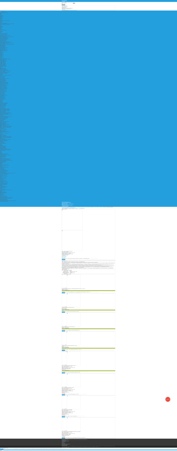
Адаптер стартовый (3, 66)
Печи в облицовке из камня (4, 37)
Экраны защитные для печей (4, 42)
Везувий (1, 18)
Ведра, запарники (3, 146)
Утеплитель (2, 106)
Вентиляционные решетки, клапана (5, 116)
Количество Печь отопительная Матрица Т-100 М (70, 394)
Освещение (2, 120)
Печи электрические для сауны (5, 20)
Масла (1, 164)
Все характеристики (65, 255)
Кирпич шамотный (3, 105)
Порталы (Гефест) (3, 41)
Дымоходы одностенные (4, 50)
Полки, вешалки (2, 142)
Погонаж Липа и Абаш (3, 95)
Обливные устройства (3, 148)
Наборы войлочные (3, 158)
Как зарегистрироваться (66, 439)
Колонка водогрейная (3, 37)
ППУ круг (1, 75)
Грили (1, 185)
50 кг (70, 273)
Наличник (1, 99)
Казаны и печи (2, 187)
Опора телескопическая (4, 70)
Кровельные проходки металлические (6, 113)
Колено (1, 55)
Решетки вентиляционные (4, 117)
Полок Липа (2, 97)
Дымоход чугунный (3, 68)
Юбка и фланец (2, 81)
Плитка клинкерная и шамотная (5, 109)
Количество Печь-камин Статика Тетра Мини (69, 416)
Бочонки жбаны (2, 150)
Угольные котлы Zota (3, 34)
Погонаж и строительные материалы (68, 203)
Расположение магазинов (66, 444)
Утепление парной (3, 106)
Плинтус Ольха (2, 92)
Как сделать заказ (72, 439)
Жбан (1, 151)
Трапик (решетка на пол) (4, 153)
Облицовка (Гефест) (3, 40)
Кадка (1, 152)
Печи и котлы (2, 12)
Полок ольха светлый (3, 90)
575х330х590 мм (72, 272)
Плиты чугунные (2, 194)
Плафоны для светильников (4, 121)
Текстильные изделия (3, 178)
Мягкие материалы (3, 104)
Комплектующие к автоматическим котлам (7, 36)
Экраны (1, 163)
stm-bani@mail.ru (64, 6)
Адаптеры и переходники (4, 82)
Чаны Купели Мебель (3, 129)
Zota (0, 30)
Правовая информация (65, 440)
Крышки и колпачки (3, 184)
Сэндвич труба (2, 59)
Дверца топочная (3, 191)
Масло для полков (3, 119)
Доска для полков (3, 96)
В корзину (63, 259)
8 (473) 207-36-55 (64, 5)
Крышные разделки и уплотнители (5, 112)
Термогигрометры (3, 169)
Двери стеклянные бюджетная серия (6, 136)
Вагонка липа (2, 95)
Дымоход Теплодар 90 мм (4, 82)
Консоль (1, 73)
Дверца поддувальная (3, 192)
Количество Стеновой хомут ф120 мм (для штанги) (70, 311)
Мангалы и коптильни (3, 186)
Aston (1, 13)
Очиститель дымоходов (4, 174)
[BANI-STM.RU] (64, 2)
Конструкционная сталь (73, 271)
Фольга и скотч (2, 107)
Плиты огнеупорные (3, 104)
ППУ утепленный (2, 76)
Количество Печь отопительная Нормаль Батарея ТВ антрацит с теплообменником (75, 258)
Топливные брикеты (3, 187)
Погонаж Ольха (2, 84)
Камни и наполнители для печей (5, 158)
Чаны (1, 129)
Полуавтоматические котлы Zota (5, 35)
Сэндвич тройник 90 (3, 65)
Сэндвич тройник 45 (3, 64)
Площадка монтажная (3, 73)
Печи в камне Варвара (3, 39)
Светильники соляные (3, 171)
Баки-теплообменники (3, 48)
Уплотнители (2, 115)
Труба (1, 51)
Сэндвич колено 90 (3, 63)
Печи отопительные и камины (4, 24)
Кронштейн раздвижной (4, 72)
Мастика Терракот (3, 111)
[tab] (88, 260)
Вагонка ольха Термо (3, 88)
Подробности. (64, 448)
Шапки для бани (2, 155)
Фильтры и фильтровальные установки (6, 197)
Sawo (1, 22)
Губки (1, 176)
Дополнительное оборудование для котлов (7, 44)
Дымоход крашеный (3, 50)
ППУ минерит (2, 77)
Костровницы (2, 185)
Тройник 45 (2, 54)
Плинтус (1, 100)
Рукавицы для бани (3, 156)
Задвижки (1, 194)
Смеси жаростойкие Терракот (4, 110)
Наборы (1, 178)
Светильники (2, 120)
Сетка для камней (3, 80)
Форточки (1, 138)
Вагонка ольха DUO (3, 89)
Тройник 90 (2, 55)
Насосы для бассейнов (3, 196)
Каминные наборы (3, 161)
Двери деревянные (3, 123)
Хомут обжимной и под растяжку (5, 70)
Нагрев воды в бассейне (4, 199)
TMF (0, 14)
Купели (1, 133)
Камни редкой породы (3, 160)
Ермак (1, 17)
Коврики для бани (3, 156)
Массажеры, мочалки (3, 175)
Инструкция (64, 257)
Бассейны (1, 195)
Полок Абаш (2, 98)
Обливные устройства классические (5, 149)
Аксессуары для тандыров (4, 182)
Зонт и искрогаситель (3, 58)
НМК (0, 14)
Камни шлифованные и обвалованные (6, 160)
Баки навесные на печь (3, 49)
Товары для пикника (3, 180)
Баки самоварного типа (3, 47)
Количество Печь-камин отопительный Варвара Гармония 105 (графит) (73, 437)
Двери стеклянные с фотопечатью (5, 127)
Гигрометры (2, 168)
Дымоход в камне (3, 68)
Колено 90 (1, 57)
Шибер (1, 57)
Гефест (1, 19)
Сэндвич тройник (2, 64)
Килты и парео (2, 179)
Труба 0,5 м (2, 52)
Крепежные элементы (3, 69)
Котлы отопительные (3, 30)
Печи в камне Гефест (3, 39)
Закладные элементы (3, 198)
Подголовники (2, 142)
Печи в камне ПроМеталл (4, 38)
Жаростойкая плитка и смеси (4, 108)
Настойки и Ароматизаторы (4, 165)
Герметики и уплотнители (4, 114)
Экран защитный (2, 79)
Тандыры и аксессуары (3, 181)
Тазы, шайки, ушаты (3, 147)
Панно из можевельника (4, 140)
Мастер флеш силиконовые (4, 113)
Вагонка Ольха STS (3, 86)
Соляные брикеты (3, 172)
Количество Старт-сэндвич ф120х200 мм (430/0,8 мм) (70, 330)
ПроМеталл (2, 16)
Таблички (1, 145)
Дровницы (1, 162)
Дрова (71, 270)
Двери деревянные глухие (4, 124)
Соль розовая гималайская (4, 170)
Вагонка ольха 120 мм (3, 87)
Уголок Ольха (2, 93)
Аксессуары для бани (3, 154)
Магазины (63, 1)
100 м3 (71, 270)
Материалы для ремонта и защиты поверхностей (8, 200)
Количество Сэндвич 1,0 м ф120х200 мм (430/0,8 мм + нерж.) (71, 349)
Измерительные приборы (4, 167)
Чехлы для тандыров (3, 183)
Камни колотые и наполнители (5, 159)
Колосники (1, 193)
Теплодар (1, 15)
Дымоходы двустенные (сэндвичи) (5, 59)
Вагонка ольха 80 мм (3, 86)
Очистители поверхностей (4, 173)
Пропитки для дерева (3, 118)
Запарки (1, 166)
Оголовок (1, 66)
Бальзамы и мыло (3, 165)
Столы (1, 132)
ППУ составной (2, 77)
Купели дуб (2, 134)
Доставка (82, 439)
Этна (1, 28)
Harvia (1, 19)
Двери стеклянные (3, 125)
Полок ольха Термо (3, 91)
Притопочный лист (3, 79)
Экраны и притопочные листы (4, 78)
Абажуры (1, 141)
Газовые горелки (2, 43)
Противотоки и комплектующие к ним (6, 198)
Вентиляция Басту (3, 46)
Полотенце (2, 180)
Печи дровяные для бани (4, 12)
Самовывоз (85, 439)
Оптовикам (63, 443)
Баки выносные (2, 48)
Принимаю (1, 449)
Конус (1, 67)
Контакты (63, 4)
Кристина (1, 21)
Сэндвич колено (2, 62)
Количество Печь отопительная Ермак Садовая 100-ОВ (70, 372)
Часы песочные (2, 169)
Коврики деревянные (3, 143)
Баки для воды (2, 46)
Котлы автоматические (3, 33)
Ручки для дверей (2, 128)
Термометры (2, 167)
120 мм (71, 272)
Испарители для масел (3, 176)
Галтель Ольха (2, 93)
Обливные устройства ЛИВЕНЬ (5, 149)
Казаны (1, 188)
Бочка (1, 151)
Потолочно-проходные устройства (5, 75)
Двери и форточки (3, 122)
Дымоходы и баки (3, 45)
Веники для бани (2, 177)
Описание (63, 260)
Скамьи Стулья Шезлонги (4, 133)
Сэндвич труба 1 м (3, 61)
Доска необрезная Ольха (4, 84)
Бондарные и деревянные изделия (5, 139)
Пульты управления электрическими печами (7, 23)
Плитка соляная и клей (3, 171)
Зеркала (1, 144)
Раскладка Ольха (2, 94)
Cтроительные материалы (4, 83)
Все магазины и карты (73, 10)
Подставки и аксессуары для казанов (6, 189)
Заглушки (1, 74)
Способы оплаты (78, 439)
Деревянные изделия (3, 140)
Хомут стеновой (2, 71)
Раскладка (1, 101)
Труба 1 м (1, 53)
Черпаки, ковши (2, 147)
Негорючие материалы (3, 103)
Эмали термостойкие (3, 122)
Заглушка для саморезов (4, 102)
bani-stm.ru (11, 448)
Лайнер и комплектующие (4, 201)
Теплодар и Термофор (3, 23)
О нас (63, 442)
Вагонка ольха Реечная (3, 88)
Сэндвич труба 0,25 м (3, 60)
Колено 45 (1, 56)
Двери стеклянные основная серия (5, 126)
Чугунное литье (2, 190)
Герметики (1, 115)
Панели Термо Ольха (3, 85)
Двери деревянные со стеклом (5, 124)
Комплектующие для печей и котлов (6, 41)
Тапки (1, 157)
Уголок (1, 102)
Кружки (1, 153)
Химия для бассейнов (3, 196)
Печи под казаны (2, 189)
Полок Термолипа (3, 97)
